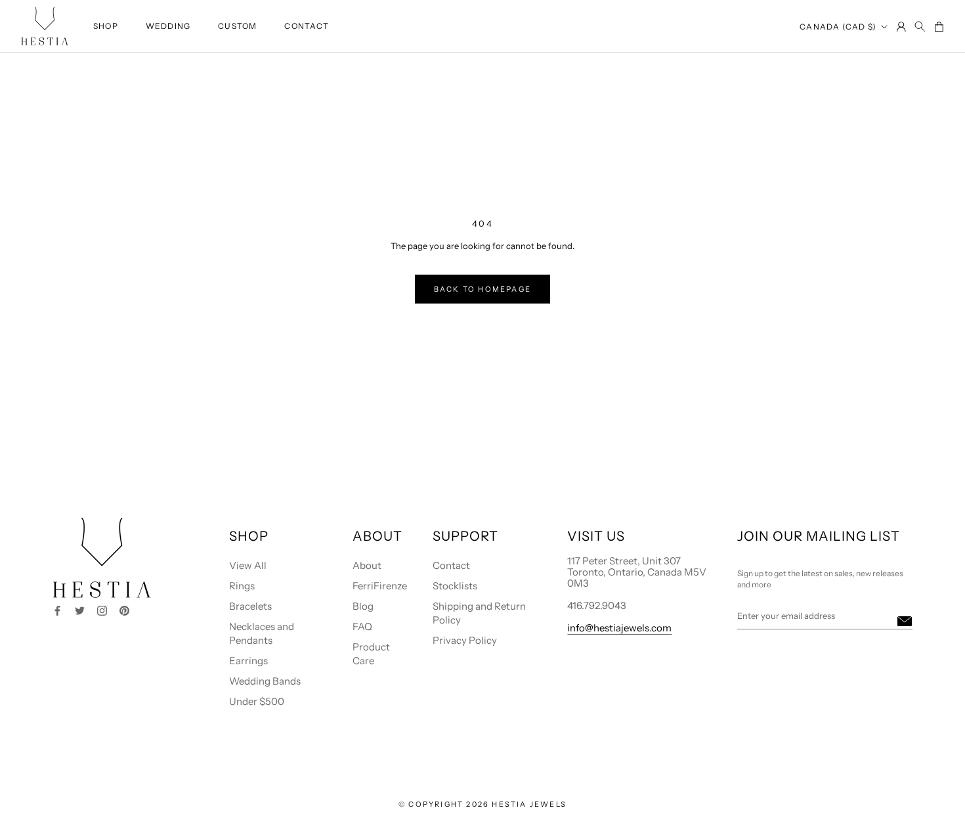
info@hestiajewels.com (619, 628)
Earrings (248, 660)
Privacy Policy (465, 640)
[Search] (920, 27)
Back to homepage (482, 289)
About (367, 565)
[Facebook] (57, 609)
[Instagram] (102, 609)
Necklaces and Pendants (261, 633)
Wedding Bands (265, 681)
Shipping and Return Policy (479, 613)
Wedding (168, 26)
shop (105, 26)
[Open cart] (938, 28)
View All (248, 565)
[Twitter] (80, 609)
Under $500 (256, 701)
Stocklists (455, 585)
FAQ (362, 626)
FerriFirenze (380, 585)
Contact (306, 26)
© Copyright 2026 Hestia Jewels (482, 804)
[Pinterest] (124, 609)
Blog (363, 606)
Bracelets (250, 606)
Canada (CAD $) (838, 27)
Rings (242, 585)
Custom (237, 26)
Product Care (371, 654)
